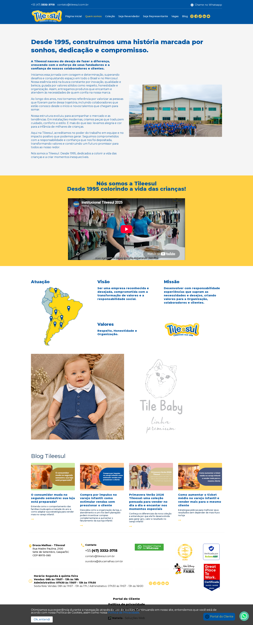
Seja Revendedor (129, 16)
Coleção (110, 16)
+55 (101, 550)
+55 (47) (43, 4)
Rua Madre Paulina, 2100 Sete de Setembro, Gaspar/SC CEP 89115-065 (51, 550)
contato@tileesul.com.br (72, 4)
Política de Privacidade (123, 612)
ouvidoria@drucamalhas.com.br (104, 561)
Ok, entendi (42, 619)
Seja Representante (155, 16)
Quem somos (93, 16)
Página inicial (73, 16)
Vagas (175, 16)
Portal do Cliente (221, 616)
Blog (185, 16)
